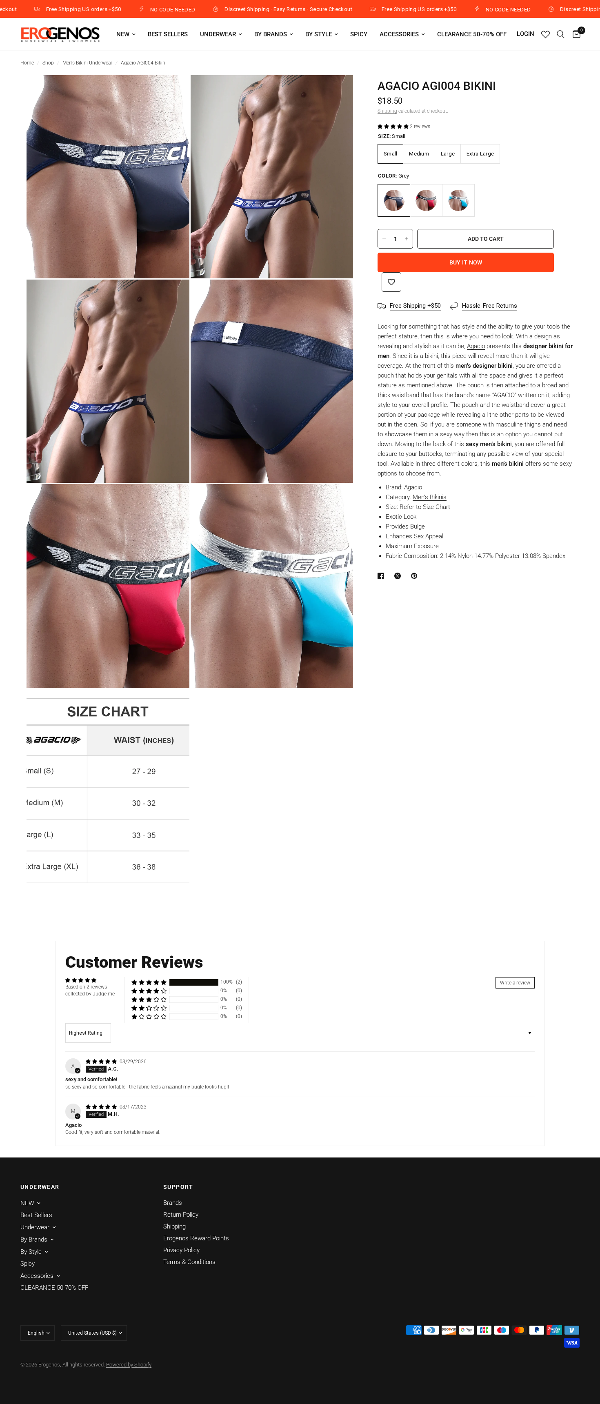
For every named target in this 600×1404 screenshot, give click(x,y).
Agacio (476, 346)
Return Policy (180, 1214)
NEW (122, 34)
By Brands (270, 34)
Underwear (218, 34)
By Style (318, 34)
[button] (394, 126)
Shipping (387, 111)
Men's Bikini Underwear (87, 63)
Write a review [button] (515, 983)
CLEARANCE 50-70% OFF (472, 34)
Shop (48, 63)
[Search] (561, 34)
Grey (394, 200)
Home (27, 63)
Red (426, 200)
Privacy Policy (181, 1250)
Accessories (399, 34)
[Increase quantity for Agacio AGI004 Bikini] (406, 238)
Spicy (358, 34)
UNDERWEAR (40, 1187)
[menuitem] (126, 34)
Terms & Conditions (189, 1262)
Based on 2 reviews (86, 987)
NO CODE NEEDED (136, 9)
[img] (102, 1061)
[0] (574, 34)
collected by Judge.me (90, 994)
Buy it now (465, 262)
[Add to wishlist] (391, 282)
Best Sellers (168, 34)
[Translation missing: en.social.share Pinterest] (416, 576)
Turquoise (458, 200)
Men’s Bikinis (430, 497)
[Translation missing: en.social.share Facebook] (382, 576)
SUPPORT (178, 1187)
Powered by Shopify (128, 1365)
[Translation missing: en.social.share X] (399, 576)
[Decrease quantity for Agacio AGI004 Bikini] (384, 238)
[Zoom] (172, 92)
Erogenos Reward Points (196, 1238)
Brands (172, 1202)
